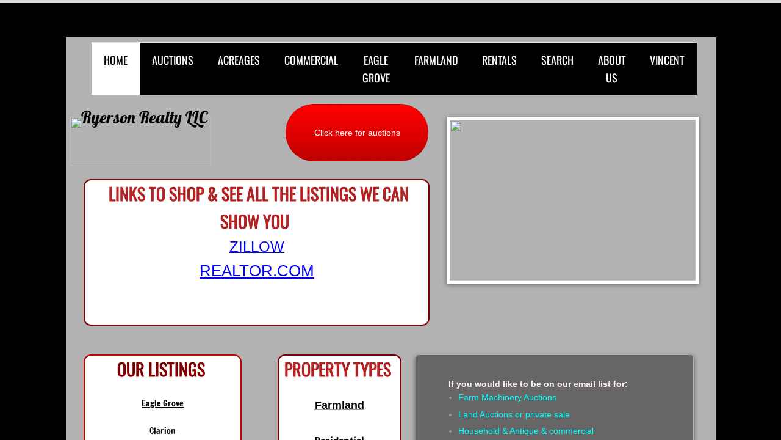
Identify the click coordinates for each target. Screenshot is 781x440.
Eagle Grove (376, 69)
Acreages (239, 60)
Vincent (667, 60)
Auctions (172, 60)
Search (557, 60)
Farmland (436, 60)
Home (116, 60)
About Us (611, 69)
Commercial (311, 60)
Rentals (499, 60)
